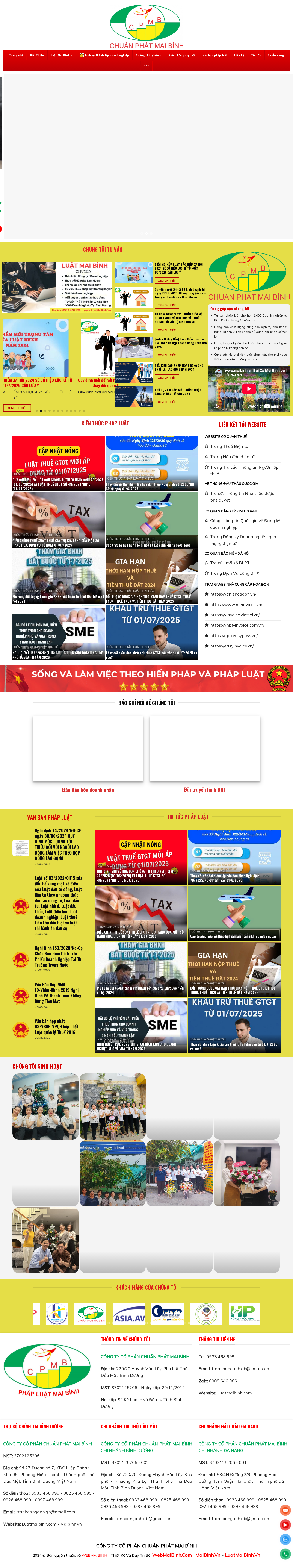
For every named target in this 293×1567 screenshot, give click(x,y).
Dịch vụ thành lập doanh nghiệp (107, 55)
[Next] (281, 156)
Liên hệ (239, 55)
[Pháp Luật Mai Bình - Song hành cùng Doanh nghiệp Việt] (146, 26)
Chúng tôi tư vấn (147, 55)
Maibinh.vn (71, 1524)
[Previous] (11, 156)
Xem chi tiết (21, 408)
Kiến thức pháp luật (182, 55)
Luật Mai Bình (60, 55)
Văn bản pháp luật (215, 55)
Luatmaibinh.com (234, 1393)
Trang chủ (16, 55)
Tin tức (256, 55)
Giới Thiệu (37, 55)
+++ (146, 65)
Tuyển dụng (276, 55)
